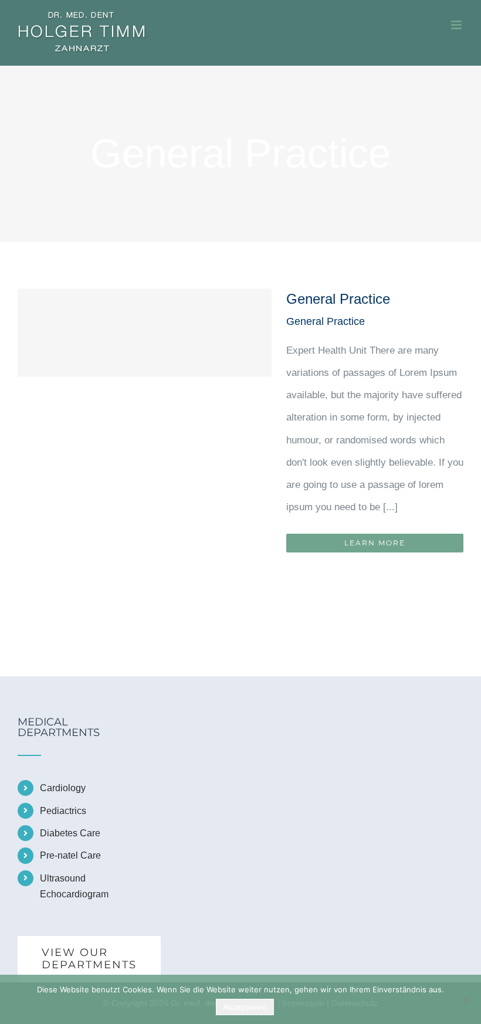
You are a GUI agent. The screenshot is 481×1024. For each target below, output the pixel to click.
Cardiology (63, 788)
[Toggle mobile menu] (457, 25)
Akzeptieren (245, 1007)
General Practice (338, 299)
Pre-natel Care (70, 855)
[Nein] (466, 999)
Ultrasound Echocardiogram (74, 886)
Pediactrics (63, 811)
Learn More (374, 542)
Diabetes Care (70, 833)
